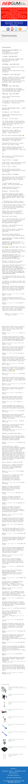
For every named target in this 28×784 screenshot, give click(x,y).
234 (19, 514)
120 (15, 303)
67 (17, 533)
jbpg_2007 (10, 577)
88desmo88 (11, 373)
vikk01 (9, 608)
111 (17, 333)
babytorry (10, 471)
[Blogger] (20, 29)
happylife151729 (12, 294)
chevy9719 (10, 503)
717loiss (10, 492)
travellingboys (11, 514)
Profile (13, 768)
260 (17, 482)
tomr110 (10, 598)
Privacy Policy (13, 775)
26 (13, 608)
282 (17, 410)
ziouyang (10, 566)
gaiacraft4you (11, 363)
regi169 (9, 524)
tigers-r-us (10, 333)
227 (17, 373)
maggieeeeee (11, 588)
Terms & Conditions (14, 777)
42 (16, 392)
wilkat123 (10, 442)
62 (16, 421)
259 (14, 401)
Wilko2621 (10, 421)
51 (20, 555)
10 (17, 543)
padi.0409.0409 (12, 343)
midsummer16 (7, 619)
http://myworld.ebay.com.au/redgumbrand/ (14, 661)
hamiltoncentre (12, 555)
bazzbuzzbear (11, 672)
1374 (21, 313)
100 (14, 524)
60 (16, 642)
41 (16, 442)
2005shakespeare (13, 383)
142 (19, 672)
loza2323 (10, 303)
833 (19, 343)
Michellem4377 (18, 429)
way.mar (9, 401)
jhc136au (10, 353)
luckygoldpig (13, 313)
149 (16, 577)
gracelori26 (11, 482)
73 (15, 598)
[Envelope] (16, 29)
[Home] (2, 38)
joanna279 (10, 642)
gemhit (9, 654)
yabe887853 (11, 631)
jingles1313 (11, 533)
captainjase (11, 543)
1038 (16, 471)
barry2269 (10, 392)
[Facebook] (8, 29)
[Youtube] (12, 29)
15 (14, 654)
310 (18, 588)
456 (21, 383)
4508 (19, 363)
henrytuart (10, 410)
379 (15, 353)
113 (20, 294)
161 (14, 619)
